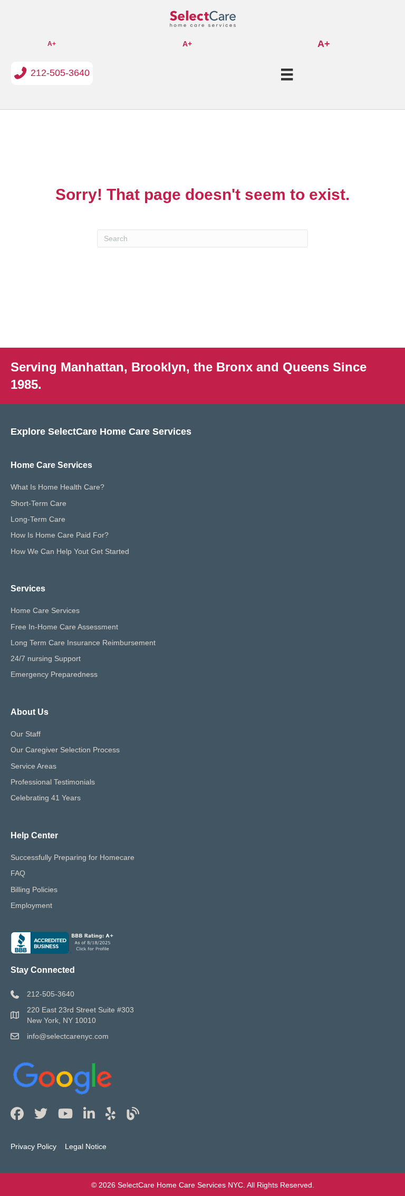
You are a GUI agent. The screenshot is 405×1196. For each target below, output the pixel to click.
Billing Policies (34, 889)
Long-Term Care (38, 519)
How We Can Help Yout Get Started (70, 551)
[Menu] (287, 74)
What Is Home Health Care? (57, 487)
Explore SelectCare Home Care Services (101, 431)
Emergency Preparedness (54, 674)
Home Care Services (45, 610)
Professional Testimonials (53, 782)
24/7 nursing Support (46, 658)
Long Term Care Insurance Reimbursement (83, 642)
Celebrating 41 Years (46, 797)
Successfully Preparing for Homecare (72, 857)
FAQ (18, 873)
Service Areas (33, 766)
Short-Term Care (38, 503)
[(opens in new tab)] (63, 1075)
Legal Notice (86, 1146)
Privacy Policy (33, 1146)
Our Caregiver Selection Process (65, 749)
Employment (31, 905)
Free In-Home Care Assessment (64, 627)
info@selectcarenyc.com (68, 1036)
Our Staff (26, 734)
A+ (51, 43)
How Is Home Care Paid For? (60, 535)
